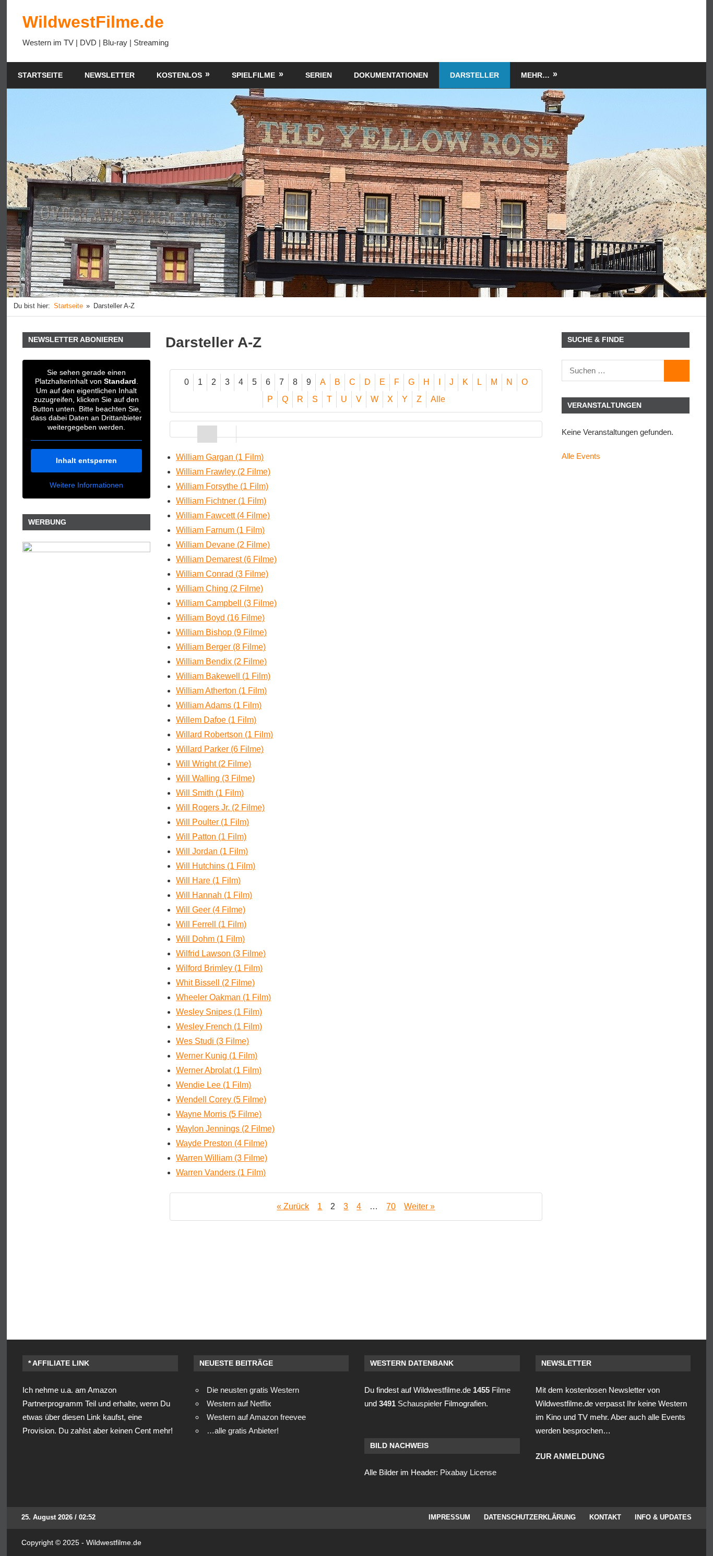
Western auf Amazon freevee (256, 1417)
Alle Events (581, 456)
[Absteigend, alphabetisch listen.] (207, 434)
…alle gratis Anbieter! (243, 1430)
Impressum (449, 1517)
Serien (318, 75)
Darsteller (474, 75)
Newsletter (110, 75)
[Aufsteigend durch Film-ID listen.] (226, 434)
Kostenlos (179, 75)
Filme (491, 1389)
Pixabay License (468, 1472)
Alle (438, 399)
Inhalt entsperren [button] (86, 460)
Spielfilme (253, 75)
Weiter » (419, 1206)
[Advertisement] (501, 30)
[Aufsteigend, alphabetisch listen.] (188, 434)
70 (391, 1206)
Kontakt (605, 1517)
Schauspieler (410, 1403)
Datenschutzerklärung (530, 1517)
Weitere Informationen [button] (86, 485)
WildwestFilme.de (93, 22)
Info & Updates (663, 1517)
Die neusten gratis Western (253, 1389)
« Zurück (293, 1206)
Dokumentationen (391, 75)
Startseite (40, 75)
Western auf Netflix (239, 1403)
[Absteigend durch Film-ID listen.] (246, 434)
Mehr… (535, 75)
